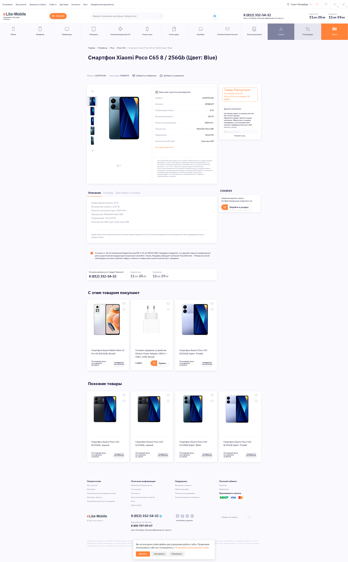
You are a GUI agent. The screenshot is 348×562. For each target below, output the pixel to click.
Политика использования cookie (101, 493)
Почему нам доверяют (185, 493)
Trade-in (53, 4)
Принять (143, 554)
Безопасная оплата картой (143, 497)
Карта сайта (136, 505)
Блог (85, 4)
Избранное (224, 489)
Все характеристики (164, 147)
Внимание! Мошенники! (141, 485)
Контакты (76, 4)
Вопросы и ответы (38, 4)
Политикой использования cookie (192, 547)
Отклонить (176, 554)
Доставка (64, 4)
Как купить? (21, 4)
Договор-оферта (94, 497)
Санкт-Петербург (299, 4)
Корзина (223, 485)
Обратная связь (182, 489)
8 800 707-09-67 (142, 525)
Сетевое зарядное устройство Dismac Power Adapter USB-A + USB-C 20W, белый (151, 353)
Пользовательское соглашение (101, 501)
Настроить (159, 554)
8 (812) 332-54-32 (257, 15)
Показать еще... (240, 136)
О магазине (7, 4)
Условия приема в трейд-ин (187, 497)
